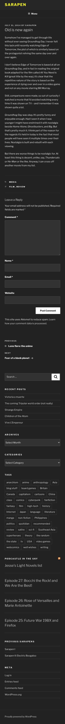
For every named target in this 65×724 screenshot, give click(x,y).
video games (43, 541)
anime (25, 482)
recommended (41, 523)
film (12, 187)
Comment (11, 217)
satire (21, 529)
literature (49, 511)
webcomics (12, 547)
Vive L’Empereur (14, 422)
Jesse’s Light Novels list (23, 565)
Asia (54, 482)
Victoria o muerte (14, 397)
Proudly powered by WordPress (20, 716)
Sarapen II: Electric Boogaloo (20, 655)
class (9, 500)
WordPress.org (13, 694)
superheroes (13, 535)
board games (28, 488)
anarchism (12, 482)
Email (9, 277)
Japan (23, 511)
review (21, 187)
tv (22, 541)
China (52, 494)
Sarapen (15, 4)
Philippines (41, 517)
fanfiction (49, 500)
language (35, 511)
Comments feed (14, 688)
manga (10, 517)
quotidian (24, 523)
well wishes (29, 547)
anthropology (40, 482)
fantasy (10, 506)
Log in (8, 675)
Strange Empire (13, 409)
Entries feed (11, 681)
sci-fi (31, 529)
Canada (10, 494)
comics (20, 500)
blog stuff (11, 488)
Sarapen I (10, 649)
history (46, 506)
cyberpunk (34, 500)
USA (29, 541)
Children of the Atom (16, 416)
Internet (11, 511)
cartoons (39, 494)
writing (44, 547)
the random (42, 535)
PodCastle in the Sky (21, 558)
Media (13, 182)
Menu (34, 13)
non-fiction (24, 517)
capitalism (24, 494)
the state (11, 541)
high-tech (32, 506)
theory (28, 535)
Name (9, 260)
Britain (43, 488)
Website (9, 293)
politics (10, 523)
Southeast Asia (46, 529)
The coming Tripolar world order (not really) (29, 403)
